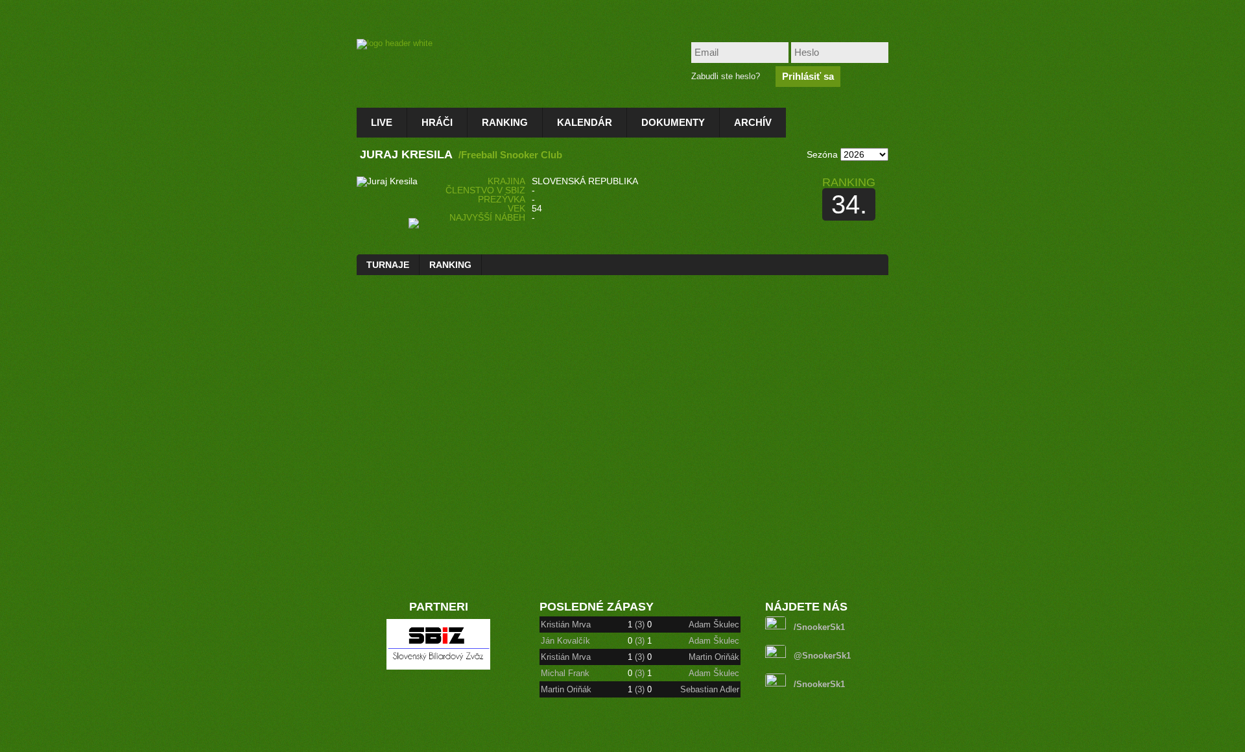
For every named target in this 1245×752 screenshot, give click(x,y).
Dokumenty (673, 122)
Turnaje (387, 265)
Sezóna (822, 154)
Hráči (437, 122)
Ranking (505, 122)
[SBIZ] (438, 667)
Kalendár (584, 122)
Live (381, 122)
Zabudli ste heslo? (725, 76)
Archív (753, 122)
